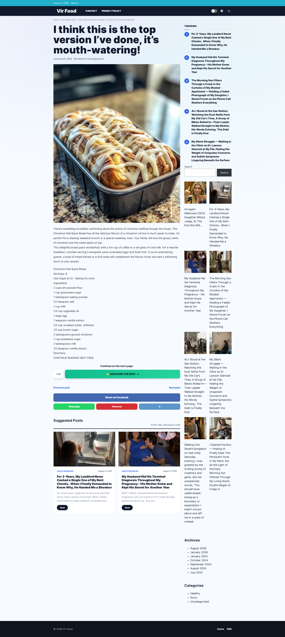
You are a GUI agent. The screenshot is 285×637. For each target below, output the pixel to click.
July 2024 (196, 572)
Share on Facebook (116, 397)
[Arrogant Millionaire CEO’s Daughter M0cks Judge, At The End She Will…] (195, 193)
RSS (229, 628)
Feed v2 (75, 3)
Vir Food (66, 11)
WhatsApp (74, 406)
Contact (91, 11)
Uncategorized (68, 19)
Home (56, 19)
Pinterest (117, 406)
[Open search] (229, 11)
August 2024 (198, 568)
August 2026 (198, 548)
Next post (174, 387)
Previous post (61, 387)
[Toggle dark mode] (214, 11)
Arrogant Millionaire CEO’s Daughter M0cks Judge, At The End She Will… (194, 217)
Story (193, 597)
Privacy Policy (111, 11)
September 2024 (201, 564)
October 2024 (199, 560)
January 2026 (199, 552)
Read (62, 508)
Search (188, 166)
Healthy (195, 593)
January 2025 (199, 556)
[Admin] (221, 11)
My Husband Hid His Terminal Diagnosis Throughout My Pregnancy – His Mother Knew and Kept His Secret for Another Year (147, 482)
